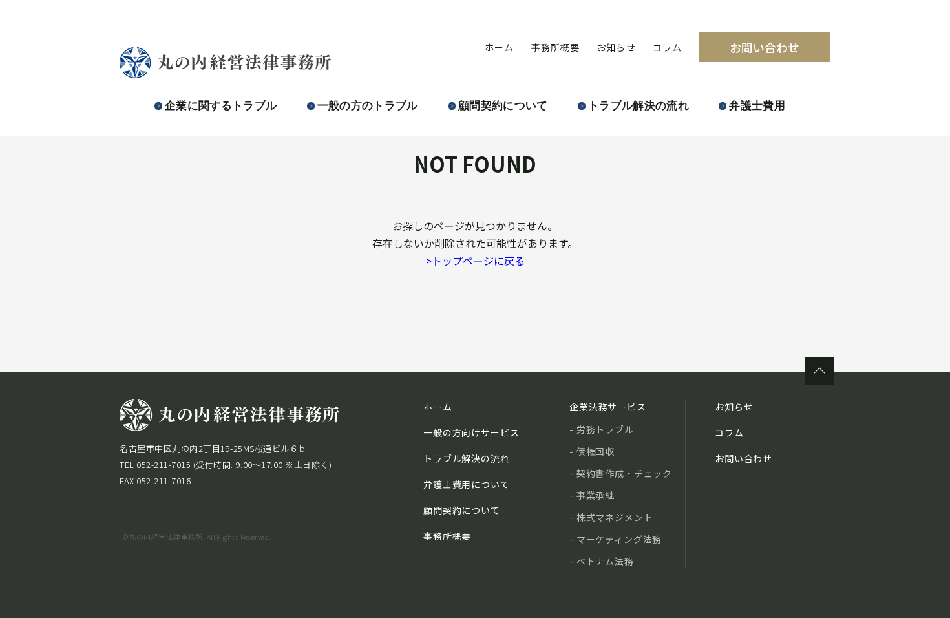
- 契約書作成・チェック (620, 473)
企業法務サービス (607, 406)
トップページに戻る (475, 260)
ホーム (499, 47)
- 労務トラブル (601, 429)
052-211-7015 (163, 464)
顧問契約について (503, 106)
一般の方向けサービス (471, 432)
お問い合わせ (764, 47)
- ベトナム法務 (601, 561)
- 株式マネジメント (611, 517)
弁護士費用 (757, 106)
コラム (667, 47)
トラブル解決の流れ (638, 106)
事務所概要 (555, 47)
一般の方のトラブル (367, 106)
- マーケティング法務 (615, 539)
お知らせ (615, 47)
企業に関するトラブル (221, 106)
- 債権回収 (592, 451)
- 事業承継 (592, 495)
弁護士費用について (466, 484)
